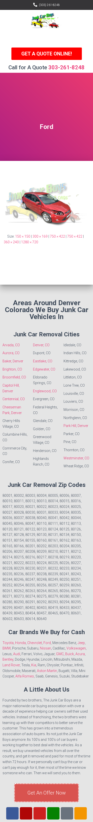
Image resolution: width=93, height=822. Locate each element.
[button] (46, 37)
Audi (16, 654)
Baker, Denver (12, 361)
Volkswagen (76, 648)
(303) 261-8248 (49, 5)
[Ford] (46, 202)
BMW (6, 648)
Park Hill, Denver (75, 426)
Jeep (81, 643)
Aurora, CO (11, 353)
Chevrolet (34, 643)
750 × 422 (57, 236)
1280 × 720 (29, 242)
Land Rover (11, 665)
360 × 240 (11, 242)
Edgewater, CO (44, 369)
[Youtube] (39, 813)
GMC (60, 654)
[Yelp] (26, 813)
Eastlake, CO (42, 361)
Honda (20, 643)
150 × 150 (22, 236)
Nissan (45, 648)
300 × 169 (40, 236)
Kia (33, 665)
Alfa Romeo (24, 676)
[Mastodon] (80, 813)
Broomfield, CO (14, 377)
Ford (47, 643)
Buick (69, 654)
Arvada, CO (11, 345)
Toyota (8, 643)
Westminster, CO (76, 458)
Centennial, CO (13, 399)
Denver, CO (41, 345)
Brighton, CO (12, 369)
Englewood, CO (45, 391)
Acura (80, 654)
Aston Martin (47, 671)
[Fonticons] (67, 813)
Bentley (7, 659)
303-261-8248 (66, 67)
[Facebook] (12, 813)
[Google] (53, 813)
